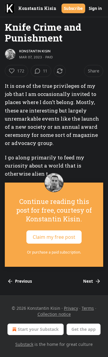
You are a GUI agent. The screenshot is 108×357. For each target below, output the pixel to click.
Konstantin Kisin (34, 51)
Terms (88, 308)
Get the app (83, 329)
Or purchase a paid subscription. (54, 252)
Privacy (71, 308)
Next (88, 281)
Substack (24, 344)
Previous (23, 281)
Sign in (95, 8)
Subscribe (73, 8)
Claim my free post (54, 237)
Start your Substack (38, 329)
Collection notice (54, 314)
